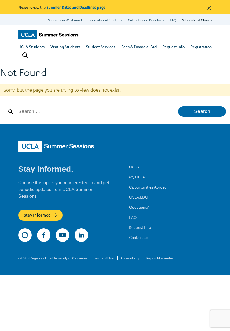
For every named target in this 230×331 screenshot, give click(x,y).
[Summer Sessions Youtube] (63, 234)
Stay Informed (37, 214)
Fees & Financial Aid (139, 46)
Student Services (100, 46)
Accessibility (130, 258)
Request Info (173, 46)
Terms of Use (104, 258)
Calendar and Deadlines (146, 20)
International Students (105, 20)
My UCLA (137, 176)
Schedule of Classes (197, 20)
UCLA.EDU (138, 196)
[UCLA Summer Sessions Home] (48, 34)
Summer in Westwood (65, 20)
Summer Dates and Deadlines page (76, 7)
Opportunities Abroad (148, 186)
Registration (201, 46)
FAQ (173, 20)
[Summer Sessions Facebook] (44, 234)
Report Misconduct (160, 258)
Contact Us (138, 237)
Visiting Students (65, 46)
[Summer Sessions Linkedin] (81, 234)
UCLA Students (31, 46)
